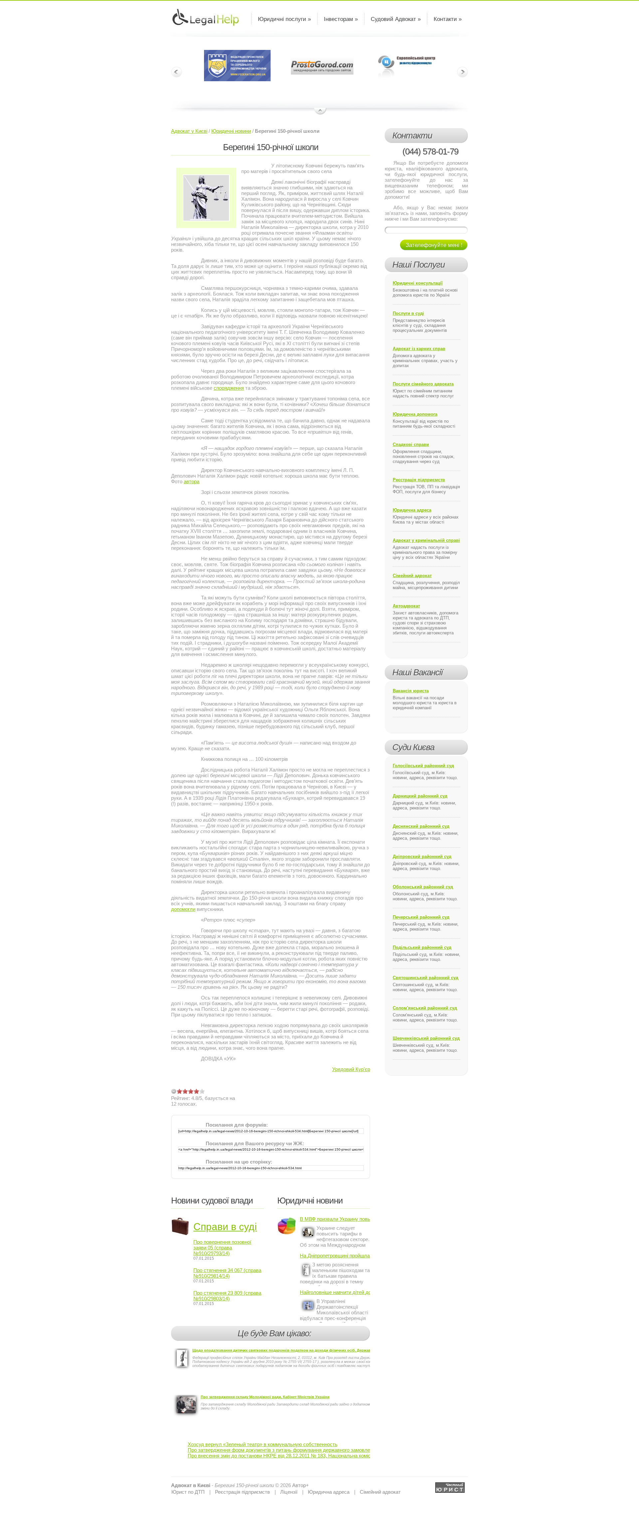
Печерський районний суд (421, 917)
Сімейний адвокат (412, 575)
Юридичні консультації (418, 283)
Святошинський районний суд (425, 977)
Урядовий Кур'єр (351, 1069)
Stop (320, 111)
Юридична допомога (415, 414)
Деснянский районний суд (421, 826)
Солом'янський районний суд (425, 1007)
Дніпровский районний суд (422, 856)
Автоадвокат (406, 605)
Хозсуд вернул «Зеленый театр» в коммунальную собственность (262, 1444)
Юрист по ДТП (188, 1492)
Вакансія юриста (411, 690)
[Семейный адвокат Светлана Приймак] (450, 1485)
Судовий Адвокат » (396, 19)
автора (191, 481)
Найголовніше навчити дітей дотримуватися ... (335, 1292)
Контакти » (448, 19)
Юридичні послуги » (284, 19)
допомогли (183, 909)
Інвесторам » (341, 19)
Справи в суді (225, 1226)
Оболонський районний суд (423, 886)
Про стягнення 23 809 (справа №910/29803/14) (227, 1295)
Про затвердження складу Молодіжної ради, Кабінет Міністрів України (265, 1397)
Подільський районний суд (422, 947)
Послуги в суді (408, 313)
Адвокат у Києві (189, 131)
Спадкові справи (411, 444)
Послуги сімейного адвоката (423, 383)
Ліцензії (289, 1492)
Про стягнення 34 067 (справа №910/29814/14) (227, 1273)
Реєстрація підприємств (419, 479)
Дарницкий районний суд (420, 795)
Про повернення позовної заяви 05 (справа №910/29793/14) (222, 1247)
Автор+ (300, 1485)
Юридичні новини (231, 131)
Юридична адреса (412, 510)
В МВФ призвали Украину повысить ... (335, 1219)
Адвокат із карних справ (419, 348)
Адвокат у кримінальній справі (426, 540)
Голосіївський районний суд (423, 765)
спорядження (229, 388)
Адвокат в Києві (190, 1485)
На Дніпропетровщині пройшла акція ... (335, 1255)
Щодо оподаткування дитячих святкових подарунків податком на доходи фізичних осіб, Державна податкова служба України (308, 1350)
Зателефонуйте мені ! (434, 245)
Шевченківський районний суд (426, 1038)
